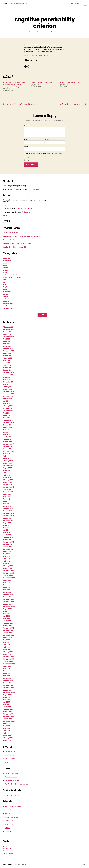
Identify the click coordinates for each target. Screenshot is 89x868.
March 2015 (7, 437)
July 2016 (6, 413)
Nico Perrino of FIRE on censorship (15, 247)
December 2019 (8, 372)
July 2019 (6, 377)
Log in (5, 846)
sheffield (6, 299)
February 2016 (8, 420)
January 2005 (7, 711)
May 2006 (6, 673)
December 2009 (8, 571)
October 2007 (8, 633)
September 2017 (8, 396)
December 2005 (8, 685)
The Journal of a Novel (10, 233)
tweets (5, 306)
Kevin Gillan (9, 820)
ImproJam (8, 813)
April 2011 (6, 532)
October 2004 (8, 719)
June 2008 (6, 614)
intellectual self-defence (11, 275)
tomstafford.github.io (25, 208)
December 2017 (8, 391)
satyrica (7, 828)
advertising (7, 260)
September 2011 (8, 520)
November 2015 (8, 422)
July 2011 (6, 525)
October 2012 (7, 489)
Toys (72, 3)
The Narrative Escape (12, 780)
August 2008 (7, 609)
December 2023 (8, 351)
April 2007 (6, 647)
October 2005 (8, 690)
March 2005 (7, 707)
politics (5, 289)
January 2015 (7, 442)
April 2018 (6, 384)
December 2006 (8, 657)
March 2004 (7, 735)
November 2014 (8, 446)
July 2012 (6, 496)
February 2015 (8, 439)
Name (26, 139)
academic (6, 258)
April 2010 (6, 561)
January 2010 (7, 568)
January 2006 (8, 683)
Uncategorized (8, 308)
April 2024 (6, 344)
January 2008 (8, 625)
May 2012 (6, 501)
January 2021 (7, 368)
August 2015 (7, 427)
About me (6, 215)
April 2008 (6, 618)
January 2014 (7, 463)
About (67, 3)
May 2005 (6, 702)
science (5, 296)
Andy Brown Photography (13, 806)
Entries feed (7, 848)
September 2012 (8, 492)
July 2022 (6, 360)
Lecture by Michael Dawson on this (36, 55)
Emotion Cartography (12, 773)
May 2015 (6, 432)
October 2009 (8, 575)
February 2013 (8, 480)
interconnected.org (11, 817)
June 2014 (6, 453)
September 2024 (9, 336)
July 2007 (6, 640)
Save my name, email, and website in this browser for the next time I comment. (44, 153)
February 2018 (8, 387)
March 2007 (7, 649)
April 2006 (6, 676)
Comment (27, 125)
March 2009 (7, 592)
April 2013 (6, 475)
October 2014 (7, 449)
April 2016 (6, 418)
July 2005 (6, 697)
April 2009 (6, 590)
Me (4, 282)
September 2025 (9, 329)
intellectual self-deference (12, 277)
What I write (7, 205)
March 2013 (7, 477)
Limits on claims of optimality (41, 83)
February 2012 (8, 508)
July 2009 (6, 582)
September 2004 (9, 721)
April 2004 (6, 733)
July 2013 (6, 470)
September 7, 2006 (44, 32)
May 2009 (6, 587)
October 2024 (8, 334)
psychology (45, 13)
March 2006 (7, 678)
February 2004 (8, 738)
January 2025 (7, 332)
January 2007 (7, 654)
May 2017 (6, 401)
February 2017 (8, 406)
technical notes (8, 303)
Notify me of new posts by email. (33, 160)
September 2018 (8, 382)
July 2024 (6, 339)
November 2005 (8, 688)
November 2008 (8, 602)
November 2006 (8, 659)
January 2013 (7, 482)
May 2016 (6, 415)
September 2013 (8, 465)
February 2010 (8, 566)
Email (47, 139)
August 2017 (7, 399)
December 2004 (8, 714)
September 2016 (8, 411)
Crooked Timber (10, 751)
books (5, 265)
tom (34, 32)
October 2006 (8, 661)
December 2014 (8, 444)
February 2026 (8, 327)
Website (26, 146)
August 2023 (7, 353)
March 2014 (7, 458)
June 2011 (6, 528)
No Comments (56, 32)
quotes (5, 294)
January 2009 (8, 597)
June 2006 (6, 671)
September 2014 (8, 451)
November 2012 (8, 487)
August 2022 (7, 358)
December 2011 (8, 513)
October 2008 (8, 604)
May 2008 (6, 616)
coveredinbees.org (11, 810)
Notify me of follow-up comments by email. (36, 157)
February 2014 (8, 461)
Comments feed (8, 851)
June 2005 (6, 700)
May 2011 (6, 530)
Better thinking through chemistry (72, 83)
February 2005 (8, 709)
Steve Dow (8, 835)
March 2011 (7, 535)
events (5, 270)
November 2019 (8, 375)
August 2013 (7, 468)
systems (6, 301)
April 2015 (6, 434)
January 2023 (7, 356)
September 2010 (8, 549)
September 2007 (9, 635)
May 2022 (6, 363)
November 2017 (8, 394)
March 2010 (7, 563)
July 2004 (6, 726)
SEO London (9, 831)
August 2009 (7, 580)
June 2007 (6, 642)
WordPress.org (8, 853)
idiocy (5, 272)
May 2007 (6, 645)
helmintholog (9, 755)
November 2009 (8, 573)
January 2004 (8, 740)
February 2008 (8, 623)
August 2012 (7, 494)
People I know (7, 287)
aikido (5, 263)
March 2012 (7, 506)
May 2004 (6, 731)
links (4, 280)
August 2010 (7, 551)
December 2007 (8, 628)
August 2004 (7, 723)
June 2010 (6, 556)
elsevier (5, 268)
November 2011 (8, 516)
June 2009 (6, 585)
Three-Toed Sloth (10, 758)
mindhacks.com (26, 212)
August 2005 (7, 695)
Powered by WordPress (20, 864)
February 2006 (8, 680)
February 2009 (8, 594)
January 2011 (7, 539)
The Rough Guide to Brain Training (16, 784)
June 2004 (6, 728)
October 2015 (7, 425)
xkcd (6, 762)
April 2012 (6, 504)
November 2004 (8, 716)
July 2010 (6, 554)
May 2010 (6, 559)
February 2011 (8, 537)
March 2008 (7, 621)
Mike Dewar (9, 824)
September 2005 (9, 692)
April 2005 (6, 704)
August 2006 (7, 666)
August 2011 (7, 523)
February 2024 (8, 348)
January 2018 (7, 389)
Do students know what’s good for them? (17, 243)
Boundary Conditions (10, 240)
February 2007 (8, 652)
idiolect (5, 3)
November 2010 (8, 544)
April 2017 (6, 403)
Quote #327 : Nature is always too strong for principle (21, 236)
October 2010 (7, 547)
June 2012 (6, 499)
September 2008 (9, 606)
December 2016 (8, 408)
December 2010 (8, 542)
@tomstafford (15, 189)
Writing (77, 3)
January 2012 (7, 511)
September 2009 (9, 578)
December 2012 (8, 485)
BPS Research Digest (12, 795)
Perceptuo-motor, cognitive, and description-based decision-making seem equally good (14, 85)
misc (4, 284)
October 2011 (7, 518)
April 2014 (6, 456)
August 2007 (7, 637)
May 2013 (6, 473)
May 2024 (6, 341)
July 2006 (6, 668)
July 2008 (6, 611)
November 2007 (8, 630)
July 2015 (6, 430)
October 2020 (8, 370)
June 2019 (6, 379)
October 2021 (7, 365)
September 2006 (9, 664)
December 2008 (8, 599)
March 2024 (7, 346)
